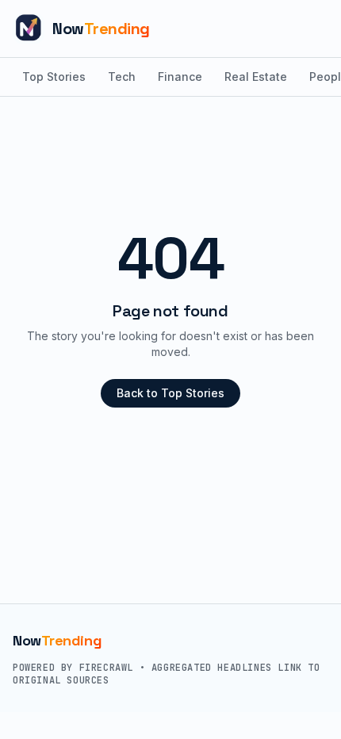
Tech (122, 76)
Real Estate (255, 76)
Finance (180, 76)
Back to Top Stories (170, 393)
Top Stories (54, 76)
